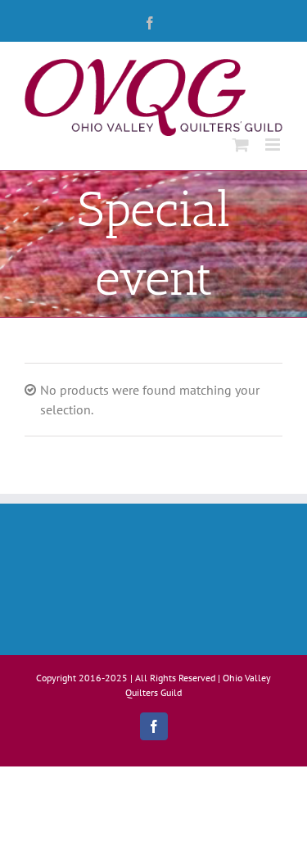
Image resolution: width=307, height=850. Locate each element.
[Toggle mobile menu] (273, 144)
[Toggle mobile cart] (241, 144)
